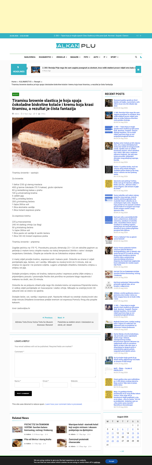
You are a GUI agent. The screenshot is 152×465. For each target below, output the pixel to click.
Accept (111, 461)
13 (123, 433)
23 (138, 437)
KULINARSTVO (45, 57)
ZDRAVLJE (60, 57)
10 (108, 433)
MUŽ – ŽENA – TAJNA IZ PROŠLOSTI (123, 369)
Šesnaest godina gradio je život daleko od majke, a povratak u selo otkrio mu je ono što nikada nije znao (127, 103)
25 (113, 441)
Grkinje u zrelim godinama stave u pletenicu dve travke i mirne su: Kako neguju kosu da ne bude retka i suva (127, 296)
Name (18, 381)
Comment (19, 352)
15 (133, 433)
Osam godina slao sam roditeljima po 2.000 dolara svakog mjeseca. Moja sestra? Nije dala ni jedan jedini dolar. (127, 382)
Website (74, 381)
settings (97, 462)
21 (128, 437)
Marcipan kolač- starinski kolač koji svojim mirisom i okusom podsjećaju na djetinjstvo (83, 427)
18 (113, 437)
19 (118, 437)
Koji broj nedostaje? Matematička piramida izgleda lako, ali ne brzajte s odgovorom (126, 284)
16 (138, 433)
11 (113, 433)
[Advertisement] (71, 16)
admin (17, 114)
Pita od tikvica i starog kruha (37, 439)
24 (108, 441)
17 (108, 437)
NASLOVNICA (29, 57)
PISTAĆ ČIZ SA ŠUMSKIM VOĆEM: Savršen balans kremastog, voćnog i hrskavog (38, 427)
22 (133, 437)
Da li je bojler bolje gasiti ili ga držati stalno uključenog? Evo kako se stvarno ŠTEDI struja (127, 359)
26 (118, 441)
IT (104, 57)
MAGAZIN (74, 57)
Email (46, 381)
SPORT (113, 57)
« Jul (122, 451)
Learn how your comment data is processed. (63, 404)
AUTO (96, 57)
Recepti (15, 94)
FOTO (86, 57)
